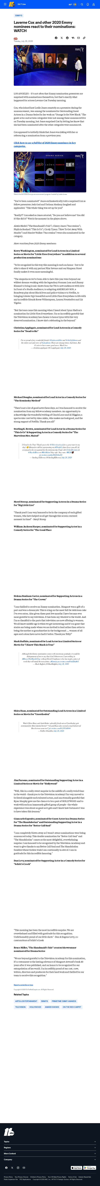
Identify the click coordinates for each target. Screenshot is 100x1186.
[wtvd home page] (9, 1132)
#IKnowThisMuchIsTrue (31, 659)
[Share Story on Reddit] (67, 38)
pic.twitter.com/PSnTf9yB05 (68, 661)
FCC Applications (25, 1179)
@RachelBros (33, 452)
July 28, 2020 (65, 347)
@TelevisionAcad (56, 444)
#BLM (69, 452)
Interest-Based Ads (85, 1177)
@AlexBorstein (72, 449)
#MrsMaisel (46, 452)
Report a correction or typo (23, 985)
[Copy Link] (84, 38)
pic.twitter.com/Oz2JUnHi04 (59, 728)
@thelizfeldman (72, 340)
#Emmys (54, 661)
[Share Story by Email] (78, 38)
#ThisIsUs (59, 447)
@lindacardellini (55, 340)
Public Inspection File (11, 1179)
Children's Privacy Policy (38, 1177)
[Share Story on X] (62, 38)
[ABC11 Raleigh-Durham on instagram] (18, 1167)
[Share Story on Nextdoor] (73, 38)
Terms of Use (72, 1177)
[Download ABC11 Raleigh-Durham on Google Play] (89, 1168)
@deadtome (46, 342)
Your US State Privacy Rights (57, 1177)
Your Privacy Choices (21, 1177)
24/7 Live (22, 4)
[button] (5, 4)
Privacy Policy (8, 1177)
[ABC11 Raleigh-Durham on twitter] (12, 1167)
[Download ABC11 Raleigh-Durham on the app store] (76, 1168)
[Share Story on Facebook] (56, 38)
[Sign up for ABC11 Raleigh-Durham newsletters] (23, 1167)
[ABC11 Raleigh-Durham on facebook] (6, 1167)
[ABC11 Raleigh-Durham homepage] (12, 4)
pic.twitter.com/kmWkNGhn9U (50, 455)
